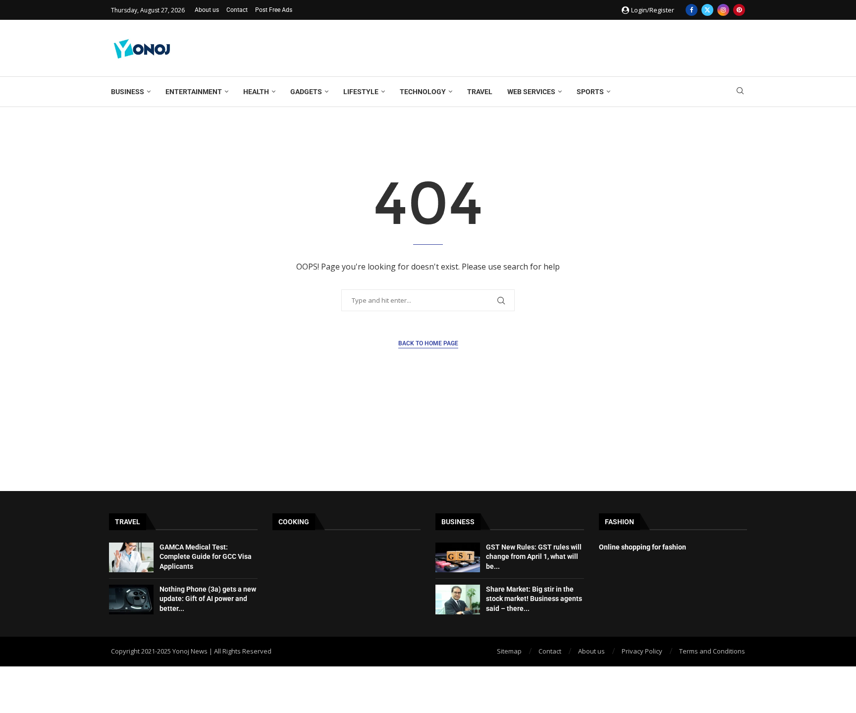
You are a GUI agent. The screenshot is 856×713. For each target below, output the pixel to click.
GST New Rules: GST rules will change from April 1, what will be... (534, 556)
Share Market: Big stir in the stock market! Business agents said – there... (534, 598)
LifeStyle (360, 92)
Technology (423, 92)
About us (207, 9)
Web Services (531, 92)
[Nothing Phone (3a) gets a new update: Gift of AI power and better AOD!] (131, 599)
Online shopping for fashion (642, 547)
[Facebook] (691, 10)
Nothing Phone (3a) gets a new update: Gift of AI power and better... (208, 598)
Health (256, 92)
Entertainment (193, 92)
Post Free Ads (273, 9)
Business (127, 92)
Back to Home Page (428, 343)
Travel (479, 92)
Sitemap (509, 651)
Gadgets (306, 92)
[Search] (740, 92)
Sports (590, 92)
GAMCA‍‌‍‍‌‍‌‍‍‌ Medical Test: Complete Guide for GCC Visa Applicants (206, 556)
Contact (237, 9)
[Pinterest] (739, 10)
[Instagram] (723, 10)
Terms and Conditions (712, 651)
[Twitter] (707, 10)
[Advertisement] (564, 47)
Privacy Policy (642, 651)
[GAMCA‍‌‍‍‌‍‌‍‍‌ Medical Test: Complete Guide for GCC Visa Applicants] (131, 557)
